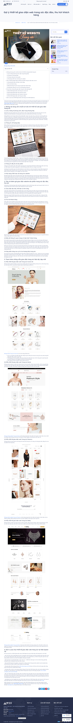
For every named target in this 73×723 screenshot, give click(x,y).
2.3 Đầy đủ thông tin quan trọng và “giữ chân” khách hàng (19, 85)
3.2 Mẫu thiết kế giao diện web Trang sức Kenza (16, 92)
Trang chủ (17, 22)
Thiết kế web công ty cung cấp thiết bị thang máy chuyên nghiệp (62, 46)
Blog (50, 4)
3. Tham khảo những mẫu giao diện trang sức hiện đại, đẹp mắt (19, 89)
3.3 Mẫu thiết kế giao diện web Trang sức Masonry (17, 94)
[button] (58, 1)
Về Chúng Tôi (23, 4)
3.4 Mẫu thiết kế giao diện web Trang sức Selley (16, 95)
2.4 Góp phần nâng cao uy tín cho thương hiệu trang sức (18, 87)
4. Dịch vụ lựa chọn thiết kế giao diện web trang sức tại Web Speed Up (20, 97)
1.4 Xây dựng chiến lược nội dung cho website (16, 78)
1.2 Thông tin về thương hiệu (12, 75)
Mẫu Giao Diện (37, 4)
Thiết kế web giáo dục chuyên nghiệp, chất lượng (62, 56)
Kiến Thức (23, 22)
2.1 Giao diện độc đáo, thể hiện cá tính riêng (16, 82)
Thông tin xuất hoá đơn (22, 718)
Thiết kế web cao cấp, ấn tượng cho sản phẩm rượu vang (62, 41)
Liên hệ (53, 4)
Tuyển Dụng (44, 4)
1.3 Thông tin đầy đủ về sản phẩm (13, 77)
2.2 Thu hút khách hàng (12, 83)
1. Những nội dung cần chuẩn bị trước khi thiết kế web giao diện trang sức (21, 72)
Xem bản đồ (18, 715)
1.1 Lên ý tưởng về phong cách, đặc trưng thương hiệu (18, 73)
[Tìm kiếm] (66, 32)
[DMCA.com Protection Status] (60, 721)
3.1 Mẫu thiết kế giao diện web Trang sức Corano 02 (17, 90)
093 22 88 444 (11, 711)
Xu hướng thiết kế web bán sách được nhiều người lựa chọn (62, 60)
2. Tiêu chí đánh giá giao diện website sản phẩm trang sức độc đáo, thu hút (21, 80)
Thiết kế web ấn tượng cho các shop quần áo (62, 51)
